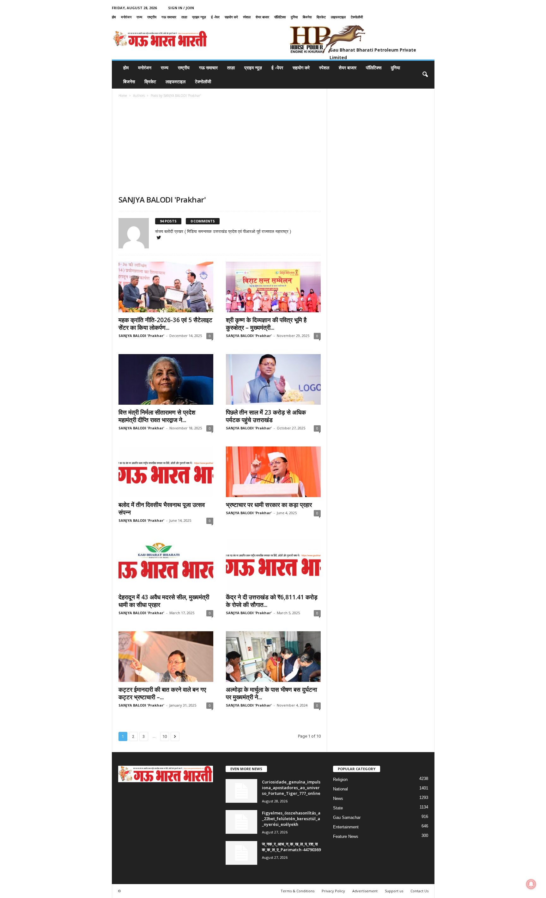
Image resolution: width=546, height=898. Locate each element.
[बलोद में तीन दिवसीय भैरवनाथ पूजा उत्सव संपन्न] (165, 471)
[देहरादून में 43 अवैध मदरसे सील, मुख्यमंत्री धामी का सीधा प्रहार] (165, 564)
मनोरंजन (126, 17)
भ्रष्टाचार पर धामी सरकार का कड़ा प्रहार (269, 505)
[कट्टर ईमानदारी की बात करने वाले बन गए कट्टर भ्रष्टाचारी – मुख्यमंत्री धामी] (165, 656)
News (338, 798)
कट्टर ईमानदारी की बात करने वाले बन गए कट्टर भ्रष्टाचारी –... (162, 693)
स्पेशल (247, 17)
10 (164, 736)
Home (122, 95)
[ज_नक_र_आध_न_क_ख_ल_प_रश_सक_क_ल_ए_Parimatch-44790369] (241, 853)
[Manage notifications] (531, 884)
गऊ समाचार (168, 17)
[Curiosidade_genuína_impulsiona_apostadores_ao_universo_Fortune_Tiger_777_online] (241, 791)
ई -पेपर (215, 17)
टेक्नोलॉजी (357, 17)
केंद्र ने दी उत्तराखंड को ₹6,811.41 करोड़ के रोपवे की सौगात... (272, 601)
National (340, 789)
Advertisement (365, 891)
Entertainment (346, 827)
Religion (340, 779)
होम (114, 17)
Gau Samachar (347, 817)
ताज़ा (184, 17)
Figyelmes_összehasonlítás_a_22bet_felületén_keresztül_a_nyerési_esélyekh (291, 818)
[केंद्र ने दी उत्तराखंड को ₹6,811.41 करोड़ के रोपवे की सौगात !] (273, 564)
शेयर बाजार (262, 17)
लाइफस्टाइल (338, 17)
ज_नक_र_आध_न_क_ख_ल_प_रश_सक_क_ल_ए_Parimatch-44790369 (291, 846)
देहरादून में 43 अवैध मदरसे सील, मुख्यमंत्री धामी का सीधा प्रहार (163, 601)
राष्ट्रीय (151, 17)
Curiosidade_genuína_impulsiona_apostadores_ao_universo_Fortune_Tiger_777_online (291, 787)
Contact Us (419, 891)
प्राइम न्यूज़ (199, 17)
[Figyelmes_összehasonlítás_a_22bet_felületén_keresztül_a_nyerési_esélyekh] (241, 822)
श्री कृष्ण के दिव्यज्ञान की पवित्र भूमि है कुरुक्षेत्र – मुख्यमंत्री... (266, 324)
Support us (394, 891)
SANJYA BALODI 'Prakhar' (141, 335)
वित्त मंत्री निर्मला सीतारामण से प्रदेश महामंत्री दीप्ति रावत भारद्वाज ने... (156, 416)
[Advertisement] (219, 147)
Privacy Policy (333, 891)
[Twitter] (159, 238)
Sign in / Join (181, 7)
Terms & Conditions (297, 891)
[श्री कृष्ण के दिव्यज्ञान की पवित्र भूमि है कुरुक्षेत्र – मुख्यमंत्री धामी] (273, 287)
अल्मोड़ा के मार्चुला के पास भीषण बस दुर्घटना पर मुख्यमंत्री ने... (271, 693)
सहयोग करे (231, 17)
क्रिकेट (321, 17)
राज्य (139, 17)
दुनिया (294, 17)
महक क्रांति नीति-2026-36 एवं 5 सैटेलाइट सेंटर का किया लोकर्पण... (165, 324)
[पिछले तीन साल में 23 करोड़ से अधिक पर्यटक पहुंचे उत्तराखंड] (273, 379)
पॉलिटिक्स (280, 17)
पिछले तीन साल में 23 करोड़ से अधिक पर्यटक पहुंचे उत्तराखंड (266, 416)
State (338, 808)
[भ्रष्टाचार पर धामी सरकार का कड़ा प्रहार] (273, 471)
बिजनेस (307, 17)
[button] (425, 75)
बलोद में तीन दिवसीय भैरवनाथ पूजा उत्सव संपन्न (161, 508)
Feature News (345, 836)
